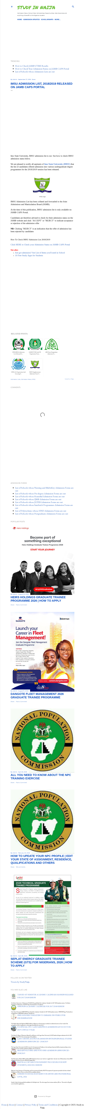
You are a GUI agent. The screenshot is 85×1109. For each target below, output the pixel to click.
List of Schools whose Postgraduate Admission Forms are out (41, 513)
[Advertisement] (42, 36)
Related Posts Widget (69, 379)
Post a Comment (21, 605)
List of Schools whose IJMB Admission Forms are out (38, 499)
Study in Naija (36, 7)
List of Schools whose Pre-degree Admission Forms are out (40, 493)
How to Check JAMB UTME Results (31, 65)
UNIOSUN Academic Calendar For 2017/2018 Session (40, 1006)
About (11, 1104)
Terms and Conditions (48, 1104)
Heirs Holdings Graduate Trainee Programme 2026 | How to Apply (38, 599)
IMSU (33, 379)
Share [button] (33, 79)
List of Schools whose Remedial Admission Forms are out (40, 496)
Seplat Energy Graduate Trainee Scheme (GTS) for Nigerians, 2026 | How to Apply (41, 962)
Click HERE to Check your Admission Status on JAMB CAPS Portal (40, 244)
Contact (19, 1104)
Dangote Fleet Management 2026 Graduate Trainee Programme (37, 695)
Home (19, 19)
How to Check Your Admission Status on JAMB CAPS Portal (42, 68)
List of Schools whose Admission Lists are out (35, 71)
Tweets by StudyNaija (20, 981)
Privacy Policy (31, 1104)
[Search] (73, 6)
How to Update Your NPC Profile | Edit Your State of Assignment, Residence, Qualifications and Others (42, 859)
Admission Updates (31, 19)
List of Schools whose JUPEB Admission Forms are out (39, 502)
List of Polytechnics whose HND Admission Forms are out (40, 510)
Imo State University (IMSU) (57, 164)
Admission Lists (15, 379)
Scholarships (47, 19)
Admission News (26, 379)
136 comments (20, 867)
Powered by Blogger (44, 1096)
